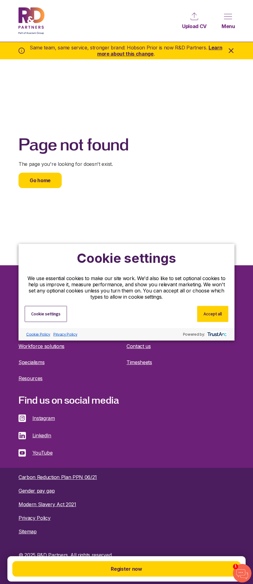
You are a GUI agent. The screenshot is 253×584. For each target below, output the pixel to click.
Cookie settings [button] (45, 313)
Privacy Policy (65, 334)
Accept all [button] (213, 313)
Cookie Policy (38, 334)
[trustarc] (216, 334)
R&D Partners (31, 20)
